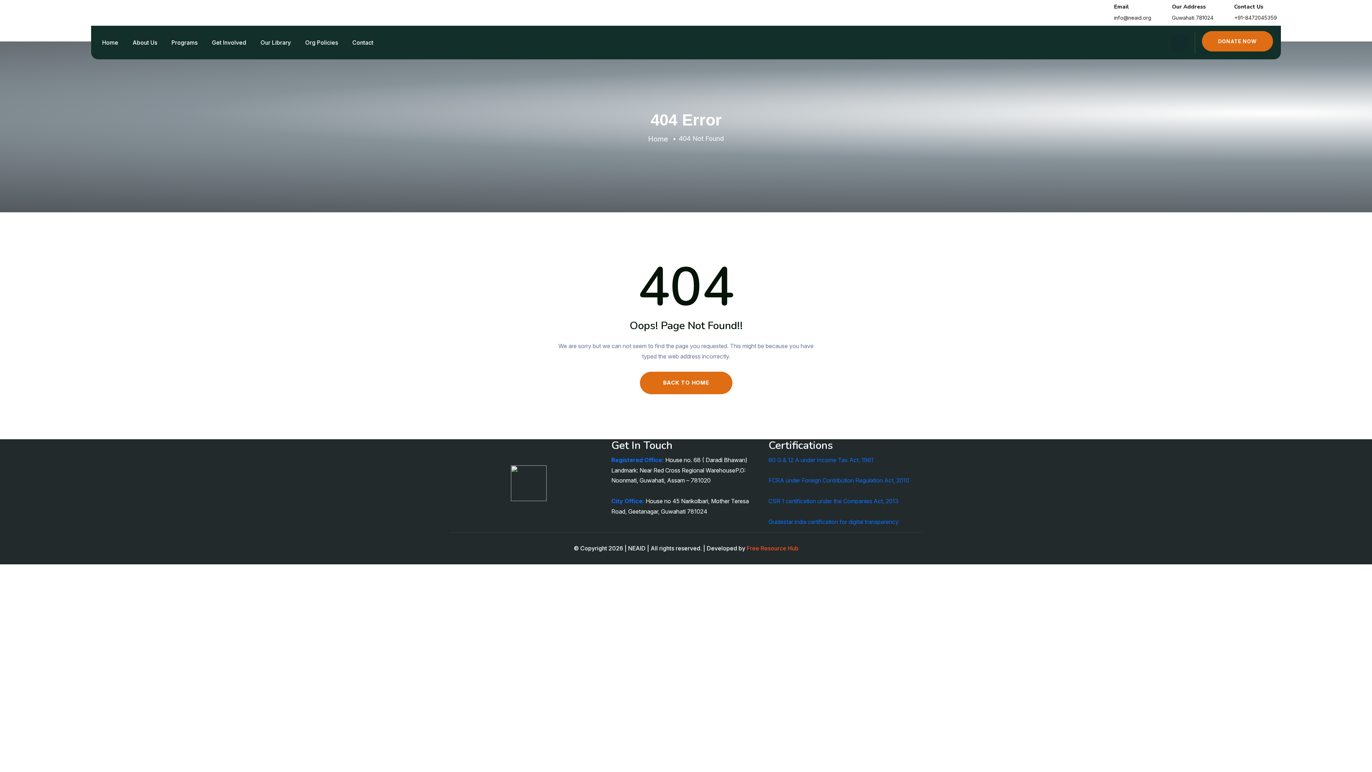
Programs (185, 42)
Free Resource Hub (773, 548)
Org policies (321, 42)
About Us (145, 42)
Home (110, 42)
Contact (362, 42)
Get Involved (229, 42)
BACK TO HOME (686, 382)
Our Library (275, 42)
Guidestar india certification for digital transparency (834, 521)
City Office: (627, 501)
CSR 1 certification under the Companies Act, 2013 (834, 501)
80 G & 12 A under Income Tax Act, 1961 (821, 460)
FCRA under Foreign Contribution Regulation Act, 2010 (839, 480)
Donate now (1237, 41)
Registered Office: (637, 460)
